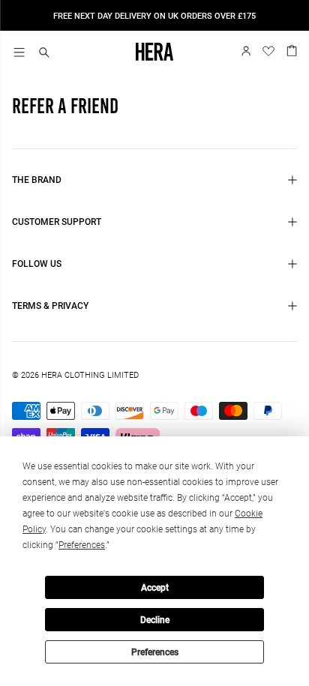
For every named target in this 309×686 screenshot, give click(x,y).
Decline (155, 620)
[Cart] (292, 49)
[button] (44, 53)
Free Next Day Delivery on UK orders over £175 (154, 16)
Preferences (154, 652)
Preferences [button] (81, 545)
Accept (155, 588)
